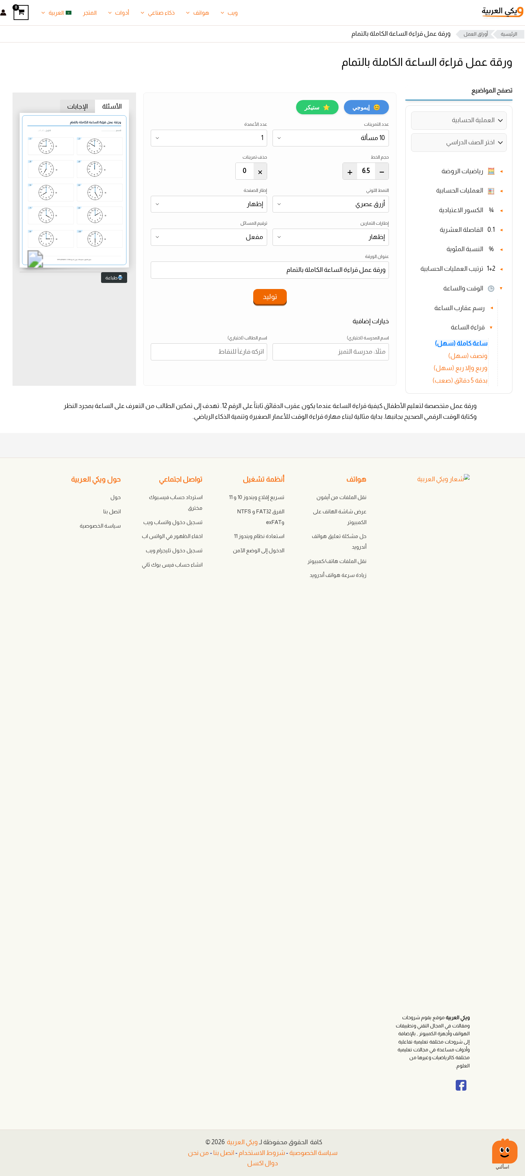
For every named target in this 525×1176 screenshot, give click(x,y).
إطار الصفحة (255, 190)
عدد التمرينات (376, 124)
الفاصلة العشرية (461, 229)
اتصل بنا (112, 511)
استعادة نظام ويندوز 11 (259, 536)
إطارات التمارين (374, 223)
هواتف (201, 13)
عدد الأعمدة (255, 124)
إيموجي (366, 107)
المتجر (90, 13)
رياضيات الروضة (462, 171)
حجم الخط (380, 157)
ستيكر (317, 107)
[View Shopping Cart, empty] (21, 12)
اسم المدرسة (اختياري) (368, 337)
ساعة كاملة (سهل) (461, 343)
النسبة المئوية (464, 249)
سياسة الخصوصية (100, 526)
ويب (233, 13)
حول (115, 497)
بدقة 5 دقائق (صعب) (460, 380)
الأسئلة (112, 106)
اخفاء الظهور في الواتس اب (172, 536)
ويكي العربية (242, 1142)
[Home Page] (426, 743)
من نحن (198, 1152)
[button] (224, 12)
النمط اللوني (377, 190)
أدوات (122, 13)
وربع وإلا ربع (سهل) (461, 368)
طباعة (111, 277)
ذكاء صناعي (161, 13)
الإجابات (77, 106)
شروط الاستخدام (262, 1152)
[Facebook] (461, 1091)
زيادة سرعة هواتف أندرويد (338, 575)
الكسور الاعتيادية (461, 210)
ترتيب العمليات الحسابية (451, 269)
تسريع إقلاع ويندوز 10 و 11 (256, 497)
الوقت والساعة (463, 288)
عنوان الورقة (377, 256)
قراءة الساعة (468, 327)
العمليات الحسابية (459, 190)
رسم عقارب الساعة (459, 308)
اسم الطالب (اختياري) (247, 337)
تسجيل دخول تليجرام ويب (174, 550)
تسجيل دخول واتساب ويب (172, 522)
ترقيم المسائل (253, 223)
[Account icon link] (3, 12)
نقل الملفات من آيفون (341, 497)
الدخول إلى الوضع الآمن (258, 550)
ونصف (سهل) (468, 355)
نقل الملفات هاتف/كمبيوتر (337, 561)
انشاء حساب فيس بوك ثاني (172, 565)
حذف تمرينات (254, 157)
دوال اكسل (262, 1163)
